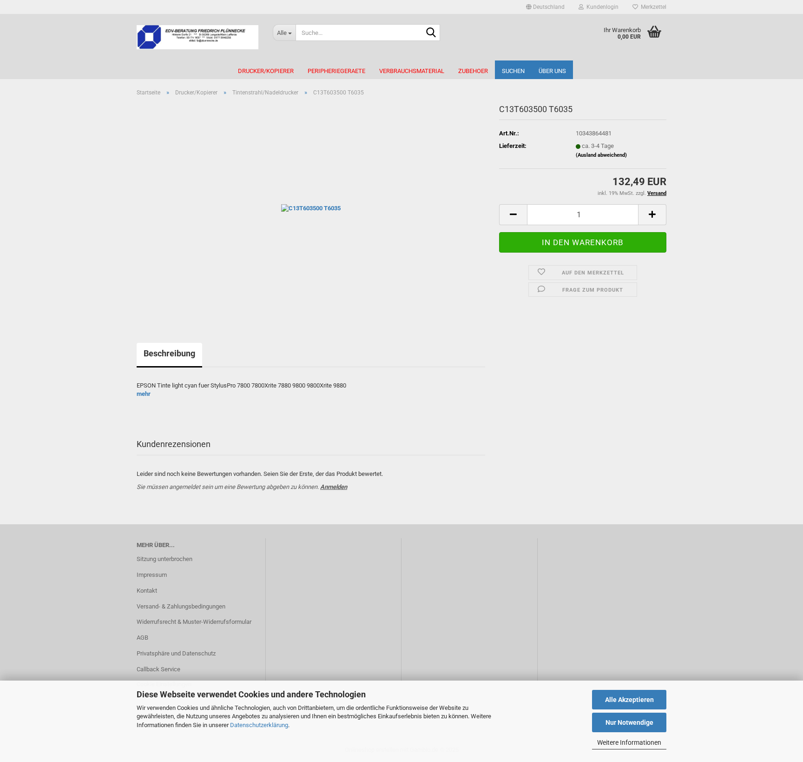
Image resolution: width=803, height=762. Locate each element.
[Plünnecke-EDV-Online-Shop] (198, 37)
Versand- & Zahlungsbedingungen (181, 606)
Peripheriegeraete (336, 70)
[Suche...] (431, 33)
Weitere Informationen (629, 742)
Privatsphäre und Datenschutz (176, 653)
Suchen (513, 70)
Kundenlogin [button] (601, 7)
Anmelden (333, 486)
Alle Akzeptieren (629, 699)
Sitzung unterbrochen (164, 558)
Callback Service (158, 669)
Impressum (152, 574)
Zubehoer (473, 70)
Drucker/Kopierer (266, 70)
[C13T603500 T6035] (311, 208)
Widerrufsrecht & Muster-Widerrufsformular (194, 621)
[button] (545, 7)
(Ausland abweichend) (601, 155)
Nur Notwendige (629, 722)
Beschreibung (169, 353)
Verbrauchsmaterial (411, 70)
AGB (142, 637)
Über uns (552, 70)
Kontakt (147, 590)
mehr (144, 393)
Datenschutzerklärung (259, 725)
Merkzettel (652, 7)
